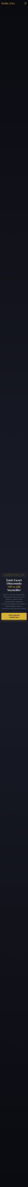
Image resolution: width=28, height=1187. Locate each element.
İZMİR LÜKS (8, 3)
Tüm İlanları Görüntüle (14, 616)
